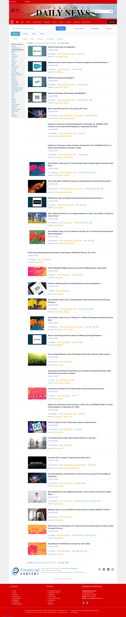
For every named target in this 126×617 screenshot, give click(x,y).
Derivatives (14, 68)
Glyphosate (15, 83)
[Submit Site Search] (111, 11)
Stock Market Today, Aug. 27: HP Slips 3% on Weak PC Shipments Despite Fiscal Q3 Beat (80, 319)
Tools (42, 34)
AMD (91, 115)
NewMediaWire (53, 133)
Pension (14, 101)
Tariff (13, 113)
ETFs (33, 34)
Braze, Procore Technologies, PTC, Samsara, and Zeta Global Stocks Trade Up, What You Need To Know (81, 527)
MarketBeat (52, 53)
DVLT (87, 154)
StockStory (52, 274)
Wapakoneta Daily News (41, 610)
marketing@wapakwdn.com (95, 598)
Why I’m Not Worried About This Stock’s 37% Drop (68, 109)
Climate (13, 58)
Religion (14, 108)
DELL (94, 326)
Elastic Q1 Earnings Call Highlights (62, 47)
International (50, 39)
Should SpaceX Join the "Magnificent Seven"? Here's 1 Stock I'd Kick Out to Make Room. (79, 493)
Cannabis (14, 54)
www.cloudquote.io (72, 568)
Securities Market (16, 109)
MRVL (87, 100)
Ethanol (13, 76)
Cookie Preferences (62, 612)
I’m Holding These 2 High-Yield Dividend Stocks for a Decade (72, 438)
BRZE (77, 535)
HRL (88, 172)
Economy (14, 71)
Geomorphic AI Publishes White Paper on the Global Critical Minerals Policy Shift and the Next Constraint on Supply (79, 372)
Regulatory (14, 106)
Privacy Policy (68, 572)
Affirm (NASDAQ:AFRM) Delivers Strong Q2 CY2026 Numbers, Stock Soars (77, 268)
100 (62, 43)
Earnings (73, 53)
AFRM (77, 274)
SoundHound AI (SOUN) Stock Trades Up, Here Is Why (69, 544)
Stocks (25, 34)
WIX (83, 413)
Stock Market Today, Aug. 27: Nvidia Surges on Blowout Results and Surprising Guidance (78, 301)
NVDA (90, 100)
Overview (25, 39)
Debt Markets (15, 66)
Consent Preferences (7, 616)
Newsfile (52, 380)
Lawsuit (74, 133)
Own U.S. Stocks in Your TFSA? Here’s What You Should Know (73, 422)
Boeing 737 (14, 51)
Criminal (14, 63)
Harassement (15, 84)
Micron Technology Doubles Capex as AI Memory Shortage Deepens (75, 335)
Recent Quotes (79, 28)
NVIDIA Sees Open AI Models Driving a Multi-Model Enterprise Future (76, 198)
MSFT (86, 84)
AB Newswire (33, 259)
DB (80, 69)
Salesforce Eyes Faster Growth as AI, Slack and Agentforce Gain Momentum (78, 62)
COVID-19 (14, 61)
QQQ (95, 172)
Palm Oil (14, 99)
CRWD (84, 172)
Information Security (17, 88)
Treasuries (60, 39)
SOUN (85, 551)
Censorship (15, 56)
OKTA (88, 535)
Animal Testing (15, 48)
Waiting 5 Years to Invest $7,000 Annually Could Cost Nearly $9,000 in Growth (79, 510)
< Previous (30, 43)
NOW (92, 240)
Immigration (15, 86)
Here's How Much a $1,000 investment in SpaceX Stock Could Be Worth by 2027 (80, 181)
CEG (80, 222)
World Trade (80, 326)
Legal (13, 98)
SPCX (102, 188)
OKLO (91, 222)
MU (77, 342)
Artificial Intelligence (18, 49)
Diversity (14, 69)
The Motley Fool (53, 115)
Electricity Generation (17, 74)
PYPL (81, 274)
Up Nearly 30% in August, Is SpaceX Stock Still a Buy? (70, 458)
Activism (14, 46)
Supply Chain (15, 111)
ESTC (83, 53)
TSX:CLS (95, 115)
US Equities (14, 116)
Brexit (13, 53)
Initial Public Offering (78, 188)
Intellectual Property (17, 89)
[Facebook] (104, 571)
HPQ (97, 326)
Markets (15, 34)
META (83, 222)
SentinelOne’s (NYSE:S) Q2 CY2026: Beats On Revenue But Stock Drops (76, 389)
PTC (95, 535)
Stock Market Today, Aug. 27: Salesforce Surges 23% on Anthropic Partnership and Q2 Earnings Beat (80, 232)
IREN (83, 84)
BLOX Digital (74, 612)
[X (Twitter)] (99, 571)
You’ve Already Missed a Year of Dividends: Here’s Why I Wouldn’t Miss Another (80, 354)
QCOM (83, 483)
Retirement (81, 115)
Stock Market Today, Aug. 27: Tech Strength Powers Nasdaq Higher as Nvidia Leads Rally (80, 164)
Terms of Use (29, 612)
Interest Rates (15, 91)
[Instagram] (112, 571)
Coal (13, 59)
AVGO (83, 100)
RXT (83, 133)
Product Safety (15, 104)
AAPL (90, 326)
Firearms (14, 79)
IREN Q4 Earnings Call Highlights (61, 78)
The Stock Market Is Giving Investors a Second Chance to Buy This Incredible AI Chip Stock (79, 475)
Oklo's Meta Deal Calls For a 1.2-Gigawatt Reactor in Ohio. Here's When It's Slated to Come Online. (80, 215)
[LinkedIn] (108, 571)
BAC (84, 154)
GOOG (94, 188)
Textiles (13, 114)
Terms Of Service (79, 572)
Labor (13, 93)
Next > (67, 43)
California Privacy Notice (49, 612)
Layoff (13, 94)
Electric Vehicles (16, 73)
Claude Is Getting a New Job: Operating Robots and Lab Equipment (75, 283)
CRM (78, 69)
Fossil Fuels (14, 81)
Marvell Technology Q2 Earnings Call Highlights (67, 93)
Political (14, 103)
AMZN (90, 188)
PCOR (92, 535)
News (32, 39)
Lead (13, 96)
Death (13, 64)
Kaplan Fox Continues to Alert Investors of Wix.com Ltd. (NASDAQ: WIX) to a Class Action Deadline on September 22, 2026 (80, 406)
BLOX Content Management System (86, 610)
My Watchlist (95, 28)
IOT (85, 535)
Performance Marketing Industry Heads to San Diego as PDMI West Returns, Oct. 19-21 (62, 253)
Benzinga (52, 290)
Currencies (40, 39)
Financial (14, 78)
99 (59, 43)
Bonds (75, 464)
